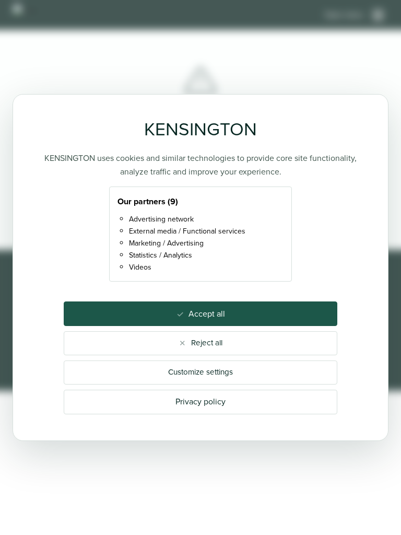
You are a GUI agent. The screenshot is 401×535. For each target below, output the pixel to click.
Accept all (206, 314)
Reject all (206, 342)
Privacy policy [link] (200, 402)
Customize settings (200, 372)
